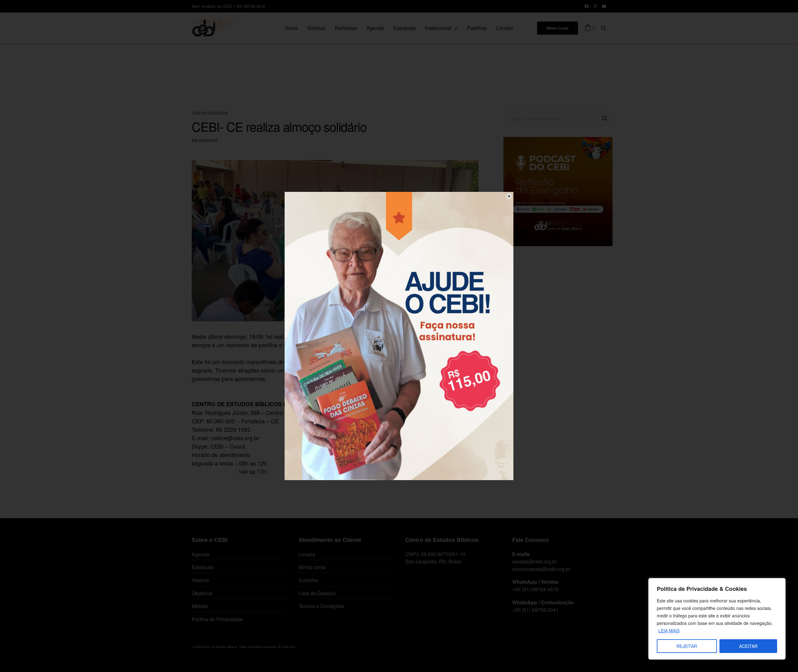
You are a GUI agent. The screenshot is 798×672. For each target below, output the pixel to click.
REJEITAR (686, 646)
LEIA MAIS (669, 630)
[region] (717, 619)
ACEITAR (748, 646)
